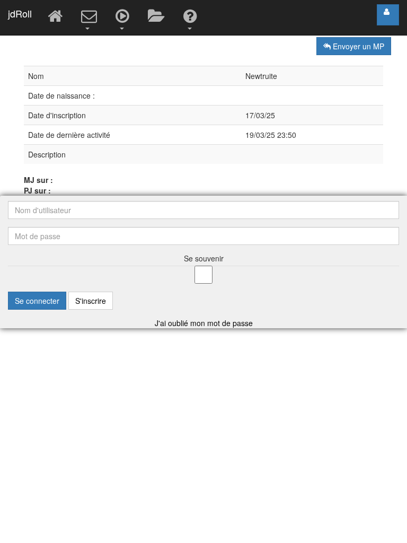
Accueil (56, 17)
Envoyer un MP (357, 46)
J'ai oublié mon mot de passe (204, 323)
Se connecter (37, 300)
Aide (191, 17)
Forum (157, 17)
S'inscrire (90, 300)
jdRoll (20, 13)
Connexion (388, 14)
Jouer (124, 17)
